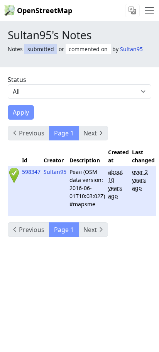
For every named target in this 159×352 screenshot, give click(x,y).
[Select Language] (132, 10)
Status (17, 79)
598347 (31, 171)
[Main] (149, 11)
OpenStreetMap (44, 10)
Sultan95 (131, 49)
